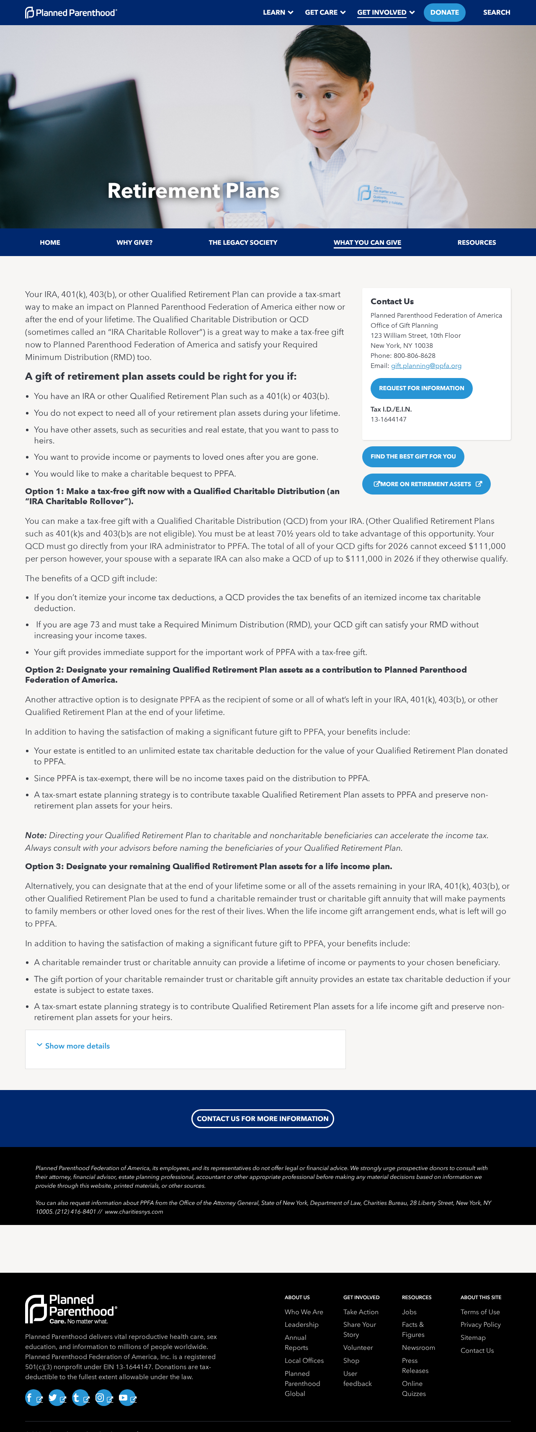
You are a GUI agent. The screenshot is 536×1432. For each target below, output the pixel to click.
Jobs (409, 1312)
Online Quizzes (414, 1389)
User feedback (357, 1379)
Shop (351, 1361)
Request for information (421, 388)
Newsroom (419, 1348)
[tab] (185, 1049)
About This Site (481, 1297)
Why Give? (134, 242)
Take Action (361, 1312)
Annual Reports (296, 1343)
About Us (297, 1297)
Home (50, 242)
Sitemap (473, 1337)
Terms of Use (480, 1312)
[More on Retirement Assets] (375, 484)
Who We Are (304, 1312)
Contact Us (477, 1350)
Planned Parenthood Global (302, 1384)
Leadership (302, 1324)
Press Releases (415, 1366)
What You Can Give (367, 242)
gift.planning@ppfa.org (426, 366)
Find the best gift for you (413, 457)
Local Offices (304, 1361)
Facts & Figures (413, 1330)
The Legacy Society (243, 242)
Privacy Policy (481, 1324)
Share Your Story (359, 1330)
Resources (477, 242)
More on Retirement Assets (426, 484)
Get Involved (361, 1297)
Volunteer (358, 1348)
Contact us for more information (263, 1119)
